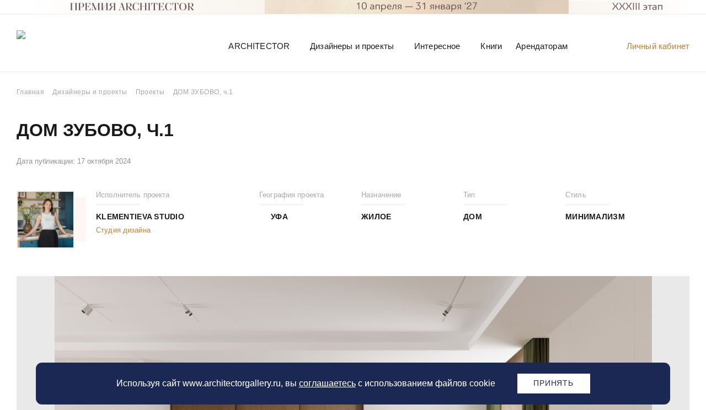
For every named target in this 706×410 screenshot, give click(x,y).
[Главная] (74, 45)
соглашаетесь (327, 383)
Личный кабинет (658, 46)
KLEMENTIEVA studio (140, 216)
